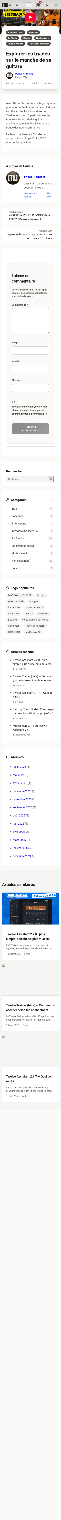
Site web (48, 195)
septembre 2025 (22, 807)
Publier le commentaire (30, 428)
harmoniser (14, 607)
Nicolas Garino (42, 38)
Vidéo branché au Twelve (35, 619)
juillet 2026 (19, 766)
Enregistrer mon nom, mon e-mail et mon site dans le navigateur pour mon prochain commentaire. (29, 410)
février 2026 (20, 783)
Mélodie (26, 38)
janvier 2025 (20, 848)
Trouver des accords (35, 625)
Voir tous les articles (30, 195)
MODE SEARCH (33, 631)
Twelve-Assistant (24, 73)
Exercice (12, 619)
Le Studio (12, 38)
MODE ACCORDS (34, 607)
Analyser (33, 601)
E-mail (16, 361)
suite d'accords (16, 601)
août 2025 (19, 815)
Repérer (29, 613)
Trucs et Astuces (15, 43)
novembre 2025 (22, 799)
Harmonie (33, 32)
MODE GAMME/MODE (20, 595)
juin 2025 (18, 823)
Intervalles (43, 613)
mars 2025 (19, 839)
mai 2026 (18, 775)
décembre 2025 (22, 791)
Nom (15, 342)
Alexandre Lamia (15, 32)
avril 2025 (19, 831)
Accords (41, 595)
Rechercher (14, 631)
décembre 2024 (22, 856)
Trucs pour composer (39, 43)
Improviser (13, 613)
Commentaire (20, 304)
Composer (13, 625)
